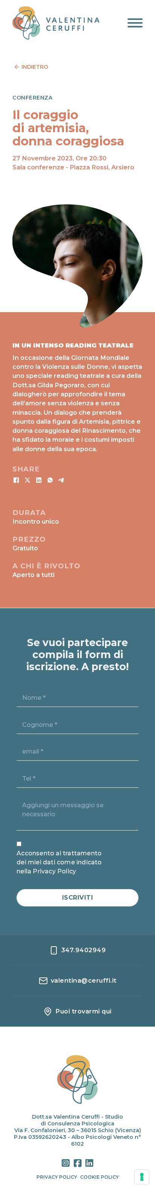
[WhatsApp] (50, 480)
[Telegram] (61, 480)
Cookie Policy (99, 1177)
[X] (27, 480)
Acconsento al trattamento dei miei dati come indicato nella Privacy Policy (59, 862)
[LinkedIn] (38, 480)
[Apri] (135, 22)
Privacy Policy (56, 1177)
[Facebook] (16, 480)
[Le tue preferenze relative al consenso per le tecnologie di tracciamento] (142, 1177)
